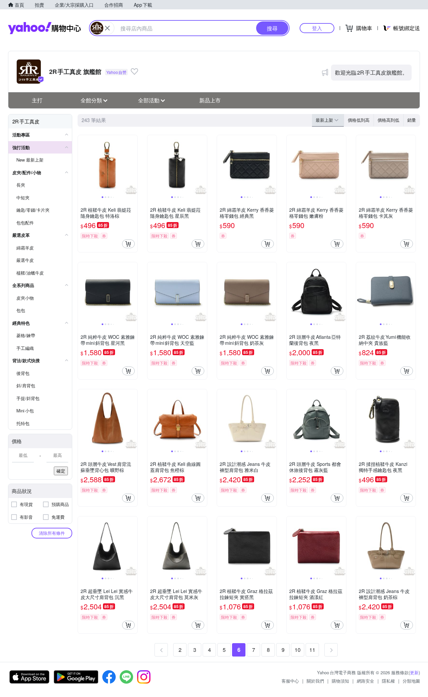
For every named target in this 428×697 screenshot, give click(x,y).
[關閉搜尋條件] (107, 28)
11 (312, 650)
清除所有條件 (52, 533)
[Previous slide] (82, 165)
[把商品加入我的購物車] (128, 243)
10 (298, 650)
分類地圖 (411, 681)
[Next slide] (133, 165)
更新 (414, 672)
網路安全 (365, 681)
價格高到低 (388, 120)
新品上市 (210, 100)
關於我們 (315, 681)
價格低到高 (358, 120)
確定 (61, 471)
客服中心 (290, 681)
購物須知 (340, 681)
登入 (317, 27)
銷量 (411, 120)
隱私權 (388, 681)
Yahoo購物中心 (44, 28)
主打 (37, 100)
